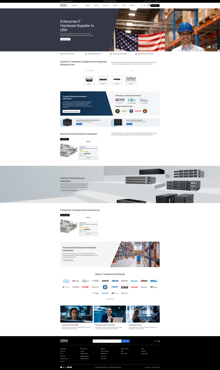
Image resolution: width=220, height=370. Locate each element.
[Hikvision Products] (95, 287)
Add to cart (88, 157)
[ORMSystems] (156, 341)
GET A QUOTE (155, 5)
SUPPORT (131, 5)
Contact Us (146, 1)
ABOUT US (115, 5)
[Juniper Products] (95, 281)
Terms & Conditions (105, 351)
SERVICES (96, 5)
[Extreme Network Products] (66, 287)
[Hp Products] (105, 287)
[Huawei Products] (75, 281)
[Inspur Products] (114, 287)
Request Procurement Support (71, 111)
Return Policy (103, 356)
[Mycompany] (159, 341)
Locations (62, 361)
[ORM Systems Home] (63, 5)
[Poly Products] (144, 287)
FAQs (61, 353)
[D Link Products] (134, 281)
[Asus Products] (114, 281)
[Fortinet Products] (75, 287)
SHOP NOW (74, 5)
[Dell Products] (153, 281)
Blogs (122, 351)
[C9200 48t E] (88, 141)
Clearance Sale (144, 353)
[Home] (64, 341)
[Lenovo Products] (134, 287)
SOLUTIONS (106, 5)
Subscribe (125, 341)
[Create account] (144, 5)
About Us (82, 351)
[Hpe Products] (85, 281)
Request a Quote (65, 39)
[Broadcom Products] (124, 281)
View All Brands (110, 299)
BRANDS (88, 5)
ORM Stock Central (84, 358)
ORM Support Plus (84, 353)
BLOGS (123, 5)
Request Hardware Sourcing (69, 190)
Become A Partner (64, 358)
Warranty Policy (104, 353)
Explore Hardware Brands (68, 260)
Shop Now (79, 124)
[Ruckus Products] (153, 287)
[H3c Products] (85, 287)
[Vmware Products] (124, 293)
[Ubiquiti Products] (114, 293)
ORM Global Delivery (84, 356)
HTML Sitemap (124, 353)
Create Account (156, 1)
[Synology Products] (95, 293)
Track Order (62, 356)
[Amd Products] (105, 281)
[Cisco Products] (66, 281)
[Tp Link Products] (105, 293)
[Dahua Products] (144, 281)
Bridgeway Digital (117, 367)
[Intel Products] (124, 287)
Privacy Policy (103, 358)
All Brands (143, 351)
